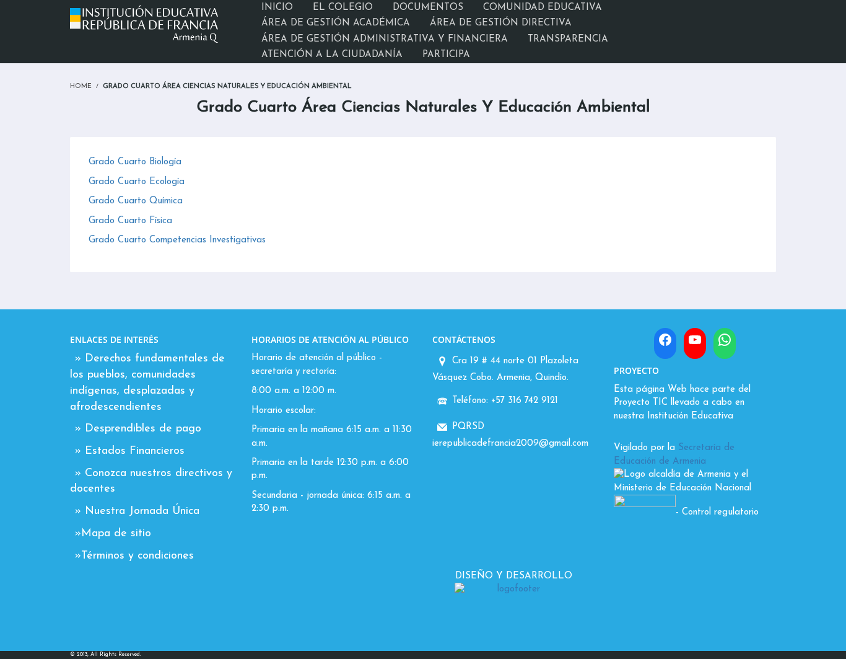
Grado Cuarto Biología (135, 162)
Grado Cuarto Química (136, 201)
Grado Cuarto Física (130, 221)
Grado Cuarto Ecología (137, 182)
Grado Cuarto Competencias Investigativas (177, 240)
